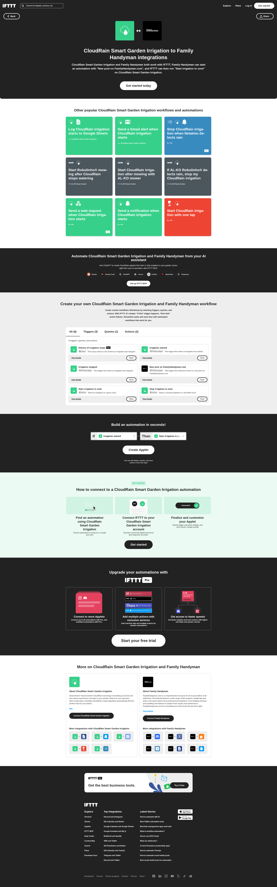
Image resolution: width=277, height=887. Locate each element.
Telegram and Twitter (112, 855)
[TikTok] (184, 876)
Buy (71, 708)
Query (83, 351)
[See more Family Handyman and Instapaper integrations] (153, 749)
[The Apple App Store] (185, 811)
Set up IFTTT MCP (138, 283)
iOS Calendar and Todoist (114, 850)
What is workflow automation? (152, 831)
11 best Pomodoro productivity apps (155, 846)
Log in (248, 6)
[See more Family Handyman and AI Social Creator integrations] (197, 736)
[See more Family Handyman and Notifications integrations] (197, 749)
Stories (87, 822)
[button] (138, 544)
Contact (125, 876)
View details (76, 358)
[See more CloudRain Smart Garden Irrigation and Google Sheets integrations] (79, 736)
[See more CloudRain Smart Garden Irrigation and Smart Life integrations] (123, 736)
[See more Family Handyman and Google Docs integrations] (175, 749)
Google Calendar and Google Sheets (119, 826)
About (142, 876)
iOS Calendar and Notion (114, 822)
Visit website (148, 711)
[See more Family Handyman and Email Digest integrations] (153, 736)
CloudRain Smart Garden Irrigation (126, 51)
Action (83, 392)
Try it (131, 358)
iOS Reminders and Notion (115, 846)
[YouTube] (172, 876)
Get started (264, 6)
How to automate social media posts (155, 855)
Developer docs (90, 855)
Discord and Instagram (113, 817)
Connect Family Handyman (158, 718)
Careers (99, 876)
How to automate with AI (150, 817)
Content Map (89, 841)
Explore (227, 6)
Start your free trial (138, 640)
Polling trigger (157, 351)
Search (87, 846)
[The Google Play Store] (185, 818)
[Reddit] (191, 876)
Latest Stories (147, 811)
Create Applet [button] (138, 450)
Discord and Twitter (112, 860)
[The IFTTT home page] (9, 6)
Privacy (134, 876)
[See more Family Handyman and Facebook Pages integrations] (175, 736)
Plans (238, 6)
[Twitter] (178, 876)
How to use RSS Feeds (149, 836)
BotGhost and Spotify (113, 836)
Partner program (112, 876)
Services (88, 817)
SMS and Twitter (110, 841)
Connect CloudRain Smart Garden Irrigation (91, 716)
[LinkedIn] (160, 876)
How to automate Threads (150, 850)
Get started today (138, 85)
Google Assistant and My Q (115, 831)
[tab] (73, 331)
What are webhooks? (148, 841)
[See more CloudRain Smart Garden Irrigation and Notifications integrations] (101, 736)
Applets (87, 826)
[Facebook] (154, 876)
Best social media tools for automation (156, 860)
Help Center (89, 836)
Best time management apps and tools (156, 826)
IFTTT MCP (88, 831)
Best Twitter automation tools (152, 822)
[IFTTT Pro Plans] (108, 347)
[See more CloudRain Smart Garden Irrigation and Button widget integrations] (79, 749)
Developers (89, 876)
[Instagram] (166, 876)
